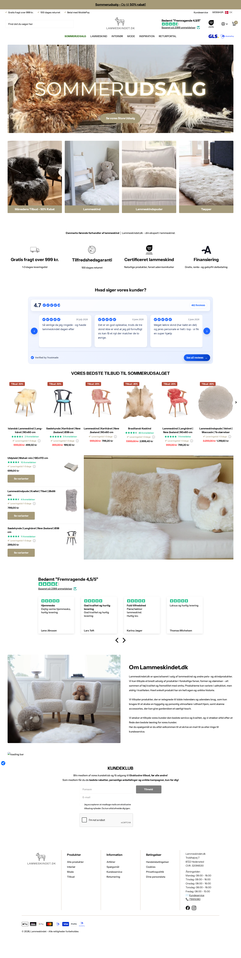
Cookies (150, 866)
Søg (69, 24)
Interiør (117, 36)
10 (28, 462)
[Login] (224, 24)
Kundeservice (201, 12)
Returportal (167, 36)
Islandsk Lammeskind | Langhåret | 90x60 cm (25, 430)
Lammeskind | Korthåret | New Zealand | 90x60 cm (101, 430)
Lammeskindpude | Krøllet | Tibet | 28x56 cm (31, 493)
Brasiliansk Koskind (139, 428)
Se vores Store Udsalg (120, 118)
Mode (131, 36)
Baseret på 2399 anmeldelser (178, 27)
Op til (120, 5)
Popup (39, 440)
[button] (236, 402)
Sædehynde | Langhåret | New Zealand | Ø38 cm (33, 530)
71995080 (194, 899)
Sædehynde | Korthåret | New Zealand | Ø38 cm (63, 430)
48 (146, 432)
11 (28, 536)
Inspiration (147, 36)
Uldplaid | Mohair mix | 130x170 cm (28, 458)
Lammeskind (98, 36)
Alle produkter (75, 862)
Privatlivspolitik (155, 871)
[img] (181, 24)
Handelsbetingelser (157, 862)
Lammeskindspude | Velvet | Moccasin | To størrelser (215, 430)
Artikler (111, 862)
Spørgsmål (113, 866)
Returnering (113, 876)
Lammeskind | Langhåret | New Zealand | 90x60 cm (177, 430)
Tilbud (71, 876)
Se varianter (21, 478)
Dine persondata (155, 876)
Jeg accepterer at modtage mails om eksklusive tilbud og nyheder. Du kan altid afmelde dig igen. (107, 806)
